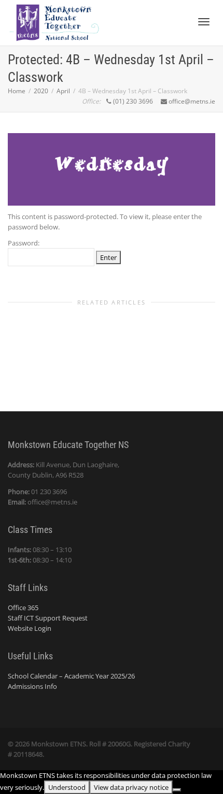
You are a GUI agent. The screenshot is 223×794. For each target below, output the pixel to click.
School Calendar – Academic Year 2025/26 (71, 676)
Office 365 (23, 607)
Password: (23, 243)
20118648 (28, 754)
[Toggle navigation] (203, 22)
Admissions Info (32, 686)
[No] (177, 789)
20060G (119, 743)
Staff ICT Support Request (48, 618)
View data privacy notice (131, 787)
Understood (67, 787)
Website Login (29, 628)
